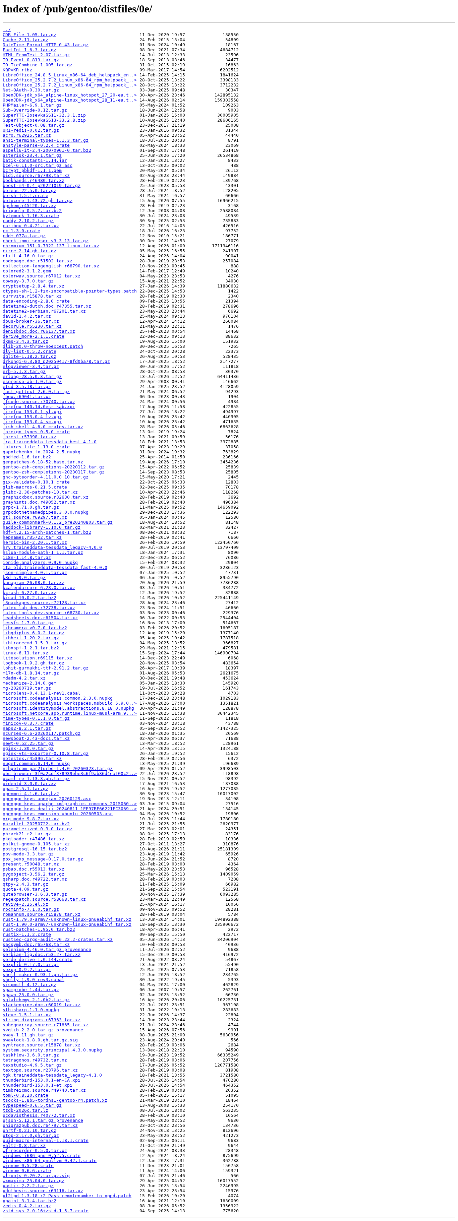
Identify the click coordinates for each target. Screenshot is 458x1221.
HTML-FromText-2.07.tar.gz (36, 54)
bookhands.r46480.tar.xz (33, 180)
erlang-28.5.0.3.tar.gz (32, 376)
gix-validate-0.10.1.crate (36, 482)
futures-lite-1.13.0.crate (36, 446)
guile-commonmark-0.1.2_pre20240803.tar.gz (58, 522)
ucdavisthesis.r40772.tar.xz (39, 1115)
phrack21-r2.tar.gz (27, 833)
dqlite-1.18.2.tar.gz (29, 356)
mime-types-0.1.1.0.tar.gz (36, 718)
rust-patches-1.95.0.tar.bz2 (39, 929)
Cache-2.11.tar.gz (25, 39)
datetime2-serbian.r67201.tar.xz (44, 311)
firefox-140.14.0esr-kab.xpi (39, 406)
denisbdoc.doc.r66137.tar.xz (39, 331)
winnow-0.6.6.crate (27, 1170)
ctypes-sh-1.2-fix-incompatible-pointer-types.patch (70, 291)
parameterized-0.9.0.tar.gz (37, 828)
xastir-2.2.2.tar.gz (28, 1185)
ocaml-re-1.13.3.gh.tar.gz (36, 778)
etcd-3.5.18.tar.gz (27, 386)
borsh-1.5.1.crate (25, 195)
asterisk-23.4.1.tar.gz (32, 155)
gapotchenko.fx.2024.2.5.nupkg (41, 451)
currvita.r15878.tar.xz (32, 296)
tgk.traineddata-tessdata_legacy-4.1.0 (52, 1075)
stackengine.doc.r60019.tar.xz (41, 1004)
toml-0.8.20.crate (25, 1095)
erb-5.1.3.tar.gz (24, 371)
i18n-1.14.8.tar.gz (27, 557)
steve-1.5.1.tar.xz (27, 1014)
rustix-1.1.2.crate (27, 934)
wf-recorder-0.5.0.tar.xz (35, 1150)
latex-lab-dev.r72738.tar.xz (39, 607)
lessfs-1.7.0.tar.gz (28, 622)
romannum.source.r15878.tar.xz (41, 914)
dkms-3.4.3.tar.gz (25, 341)
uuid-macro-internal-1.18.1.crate (46, 1140)
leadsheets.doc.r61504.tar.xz (40, 617)
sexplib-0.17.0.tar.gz (31, 964)
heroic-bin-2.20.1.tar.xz (35, 542)
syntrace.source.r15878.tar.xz (41, 1044)
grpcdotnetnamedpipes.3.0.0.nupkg (46, 512)
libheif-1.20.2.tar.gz (31, 637)
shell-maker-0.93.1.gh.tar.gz (40, 974)
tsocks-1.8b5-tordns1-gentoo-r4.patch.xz (55, 1100)
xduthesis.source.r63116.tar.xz (43, 1190)
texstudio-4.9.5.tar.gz (32, 1065)
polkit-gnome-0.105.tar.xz (36, 843)
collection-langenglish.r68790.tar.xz (51, 265)
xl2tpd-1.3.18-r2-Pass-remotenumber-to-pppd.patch (67, 1195)
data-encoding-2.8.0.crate (36, 301)
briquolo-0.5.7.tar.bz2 (32, 210)
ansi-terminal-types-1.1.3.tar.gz (46, 140)
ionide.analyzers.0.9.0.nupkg (40, 562)
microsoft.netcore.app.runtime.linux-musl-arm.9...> (70, 713)
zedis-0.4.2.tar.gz (27, 1205)
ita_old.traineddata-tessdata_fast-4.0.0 (55, 567)
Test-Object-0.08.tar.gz (33, 125)
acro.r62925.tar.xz (27, 135)
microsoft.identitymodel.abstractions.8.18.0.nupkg (68, 708)
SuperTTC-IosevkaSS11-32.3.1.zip (44, 115)
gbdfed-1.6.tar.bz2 (27, 456)
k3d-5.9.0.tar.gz (24, 577)
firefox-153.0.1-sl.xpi (32, 411)
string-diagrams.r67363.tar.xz (41, 1019)
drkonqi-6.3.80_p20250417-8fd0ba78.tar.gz (56, 361)
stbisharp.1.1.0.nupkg (31, 1009)
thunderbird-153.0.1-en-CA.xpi (41, 1080)
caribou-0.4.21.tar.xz (31, 225)
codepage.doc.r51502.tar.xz (37, 260)
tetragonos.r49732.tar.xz (35, 1060)
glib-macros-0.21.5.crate (35, 487)
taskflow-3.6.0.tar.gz (31, 1054)
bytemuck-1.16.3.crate (31, 215)
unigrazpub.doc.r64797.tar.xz (40, 1125)
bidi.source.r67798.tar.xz (36, 175)
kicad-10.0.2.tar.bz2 (29, 597)
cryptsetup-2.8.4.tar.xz (33, 285)
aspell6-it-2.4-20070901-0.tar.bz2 (47, 150)
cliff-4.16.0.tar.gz (28, 255)
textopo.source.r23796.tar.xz (40, 1070)
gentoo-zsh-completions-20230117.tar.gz (54, 471)
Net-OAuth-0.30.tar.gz (31, 89)
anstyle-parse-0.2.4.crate (36, 145)
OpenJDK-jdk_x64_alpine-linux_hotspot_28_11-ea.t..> (70, 100)
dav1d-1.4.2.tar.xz (27, 316)
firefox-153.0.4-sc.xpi (32, 421)
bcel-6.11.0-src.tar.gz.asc (37, 165)
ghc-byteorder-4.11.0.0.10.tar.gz (46, 476)
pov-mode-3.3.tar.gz (28, 853)
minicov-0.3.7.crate (28, 723)
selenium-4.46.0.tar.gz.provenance (47, 949)
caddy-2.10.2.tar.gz (28, 220)
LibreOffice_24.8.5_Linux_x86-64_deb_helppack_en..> (70, 74)
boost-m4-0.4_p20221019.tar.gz (41, 185)
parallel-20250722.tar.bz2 (36, 823)
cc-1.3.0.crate (21, 230)
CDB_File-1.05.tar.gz (29, 34)
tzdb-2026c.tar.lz (25, 1110)
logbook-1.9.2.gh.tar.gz (33, 662)
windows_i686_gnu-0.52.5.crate (41, 1155)
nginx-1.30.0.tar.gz (28, 748)
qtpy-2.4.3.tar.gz (25, 884)
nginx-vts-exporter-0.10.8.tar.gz (46, 753)
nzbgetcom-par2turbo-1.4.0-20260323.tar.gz (58, 768)
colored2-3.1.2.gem (27, 270)
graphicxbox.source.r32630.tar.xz (46, 497)
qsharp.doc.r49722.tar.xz (35, 879)
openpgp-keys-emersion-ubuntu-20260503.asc (58, 813)
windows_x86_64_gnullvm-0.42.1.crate (50, 1160)
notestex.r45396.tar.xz (32, 758)
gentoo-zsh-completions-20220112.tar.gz (54, 466)
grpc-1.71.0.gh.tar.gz (31, 507)
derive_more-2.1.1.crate (33, 336)
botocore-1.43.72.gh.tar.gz (37, 200)
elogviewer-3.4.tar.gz (31, 366)
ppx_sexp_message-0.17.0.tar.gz (43, 858)
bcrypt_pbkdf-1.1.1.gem (32, 170)
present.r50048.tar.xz (31, 863)
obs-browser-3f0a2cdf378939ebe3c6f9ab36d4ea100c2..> (70, 773)
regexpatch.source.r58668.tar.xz (44, 899)
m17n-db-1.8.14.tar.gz (31, 673)
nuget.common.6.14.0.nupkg (36, 763)
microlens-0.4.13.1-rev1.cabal (41, 693)
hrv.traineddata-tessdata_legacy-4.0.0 (52, 547)
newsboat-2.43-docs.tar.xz (36, 738)
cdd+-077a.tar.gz (24, 235)
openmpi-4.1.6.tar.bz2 (31, 793)
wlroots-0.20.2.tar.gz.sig (36, 1175)
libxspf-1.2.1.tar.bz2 (31, 647)
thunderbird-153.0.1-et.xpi (37, 1085)
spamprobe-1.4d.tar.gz (31, 989)
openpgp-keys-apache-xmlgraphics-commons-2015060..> (70, 803)
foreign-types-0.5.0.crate (36, 431)
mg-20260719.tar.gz (27, 688)
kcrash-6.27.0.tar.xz (29, 592)
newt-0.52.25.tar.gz (28, 743)
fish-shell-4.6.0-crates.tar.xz (43, 426)
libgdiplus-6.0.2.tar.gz (33, 632)
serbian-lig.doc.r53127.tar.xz (41, 954)
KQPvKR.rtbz (17, 69)
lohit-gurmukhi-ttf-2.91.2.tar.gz (46, 667)
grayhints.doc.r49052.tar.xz (39, 502)
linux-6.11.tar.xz (25, 652)
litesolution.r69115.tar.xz (37, 657)
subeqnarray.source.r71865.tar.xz (46, 1024)
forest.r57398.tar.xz (29, 436)
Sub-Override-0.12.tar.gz (35, 110)
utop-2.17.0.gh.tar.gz (31, 1135)
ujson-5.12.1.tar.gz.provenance (43, 1120)
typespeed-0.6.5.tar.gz (32, 1105)
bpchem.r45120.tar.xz (29, 205)
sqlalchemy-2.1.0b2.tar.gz (36, 999)
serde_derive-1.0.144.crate (37, 959)
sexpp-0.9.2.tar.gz (27, 969)
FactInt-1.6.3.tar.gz (29, 49)
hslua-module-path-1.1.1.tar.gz (43, 552)
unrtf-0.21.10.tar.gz (29, 1130)
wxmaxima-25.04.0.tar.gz (33, 1180)
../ (7, 29)
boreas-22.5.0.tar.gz (29, 190)
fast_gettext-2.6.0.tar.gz (36, 391)
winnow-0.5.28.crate (28, 1165)
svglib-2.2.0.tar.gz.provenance (43, 1029)
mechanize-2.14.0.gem (29, 683)
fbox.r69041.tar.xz (27, 396)
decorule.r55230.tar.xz (32, 326)
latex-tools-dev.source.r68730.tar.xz (51, 612)
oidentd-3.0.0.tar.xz (29, 783)
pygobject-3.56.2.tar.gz (33, 874)
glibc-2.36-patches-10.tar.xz (40, 492)
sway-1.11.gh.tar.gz (28, 1034)
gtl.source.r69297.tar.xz (35, 517)
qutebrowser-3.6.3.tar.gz (35, 894)
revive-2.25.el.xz (25, 904)
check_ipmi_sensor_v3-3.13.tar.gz (46, 240)
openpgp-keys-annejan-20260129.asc (47, 798)
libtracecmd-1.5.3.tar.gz (35, 642)
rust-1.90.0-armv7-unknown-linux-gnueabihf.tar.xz (67, 924)
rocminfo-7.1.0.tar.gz (31, 909)
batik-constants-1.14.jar (35, 160)
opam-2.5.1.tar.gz (25, 788)
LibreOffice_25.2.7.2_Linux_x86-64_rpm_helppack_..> (70, 79)
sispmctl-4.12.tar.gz (29, 984)
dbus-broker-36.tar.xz (31, 321)
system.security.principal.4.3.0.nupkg (52, 1049)
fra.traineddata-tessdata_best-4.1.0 (50, 441)
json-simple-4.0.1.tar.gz (35, 572)
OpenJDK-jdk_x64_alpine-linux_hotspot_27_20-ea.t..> (70, 95)
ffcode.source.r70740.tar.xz (39, 401)
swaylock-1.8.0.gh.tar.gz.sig (40, 1039)
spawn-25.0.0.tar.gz (28, 994)
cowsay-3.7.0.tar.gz (28, 280)
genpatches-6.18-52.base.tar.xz (43, 461)
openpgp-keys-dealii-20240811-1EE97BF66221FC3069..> (70, 808)
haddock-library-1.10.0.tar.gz (41, 527)
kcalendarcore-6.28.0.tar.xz (39, 587)
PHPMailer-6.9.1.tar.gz (32, 105)
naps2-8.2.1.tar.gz (27, 728)
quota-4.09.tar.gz (25, 889)
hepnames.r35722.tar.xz (32, 537)
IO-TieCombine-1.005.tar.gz (37, 64)
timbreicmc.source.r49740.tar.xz (44, 1090)
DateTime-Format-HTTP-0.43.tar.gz (46, 44)
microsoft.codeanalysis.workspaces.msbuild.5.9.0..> (70, 703)
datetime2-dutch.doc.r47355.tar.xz (47, 306)
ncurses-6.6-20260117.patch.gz (41, 733)
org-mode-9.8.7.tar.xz (31, 818)
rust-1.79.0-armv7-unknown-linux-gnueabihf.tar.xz (67, 919)
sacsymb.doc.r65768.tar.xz (36, 944)
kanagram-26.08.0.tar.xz (33, 582)
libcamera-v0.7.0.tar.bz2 (35, 627)
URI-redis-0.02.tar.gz (31, 130)
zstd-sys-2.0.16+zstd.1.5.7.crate (46, 1210)
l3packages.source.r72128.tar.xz (44, 602)
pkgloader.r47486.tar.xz (33, 838)
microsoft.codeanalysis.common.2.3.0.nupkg (58, 698)
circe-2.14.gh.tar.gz (29, 250)
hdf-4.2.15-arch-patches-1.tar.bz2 (47, 532)
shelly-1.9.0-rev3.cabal (33, 979)
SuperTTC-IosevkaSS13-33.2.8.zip (44, 120)
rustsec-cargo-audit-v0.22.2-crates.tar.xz (58, 939)
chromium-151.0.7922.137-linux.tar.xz (51, 245)
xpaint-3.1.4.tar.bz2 (29, 1200)
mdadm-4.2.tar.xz (24, 678)
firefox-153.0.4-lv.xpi (32, 416)
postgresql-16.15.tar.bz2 (35, 848)
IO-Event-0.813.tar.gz (31, 59)
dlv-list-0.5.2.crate (29, 351)
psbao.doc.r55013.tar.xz (33, 869)
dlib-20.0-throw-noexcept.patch (43, 346)
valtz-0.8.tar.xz (24, 1145)
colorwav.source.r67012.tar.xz (41, 275)
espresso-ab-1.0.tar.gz (32, 381)
